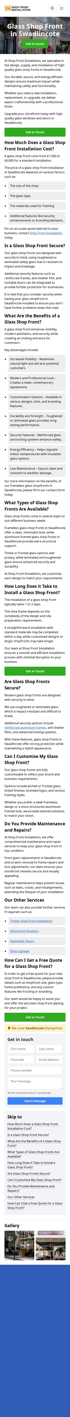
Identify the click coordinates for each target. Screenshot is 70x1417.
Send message (35, 1101)
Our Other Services (21, 1197)
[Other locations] (52, 8)
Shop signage (19, 951)
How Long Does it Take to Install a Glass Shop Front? (31, 1165)
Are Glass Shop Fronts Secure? (28, 1173)
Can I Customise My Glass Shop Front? (34, 1180)
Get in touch (35, 44)
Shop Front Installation (46, 233)
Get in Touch (35, 132)
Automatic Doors (22, 941)
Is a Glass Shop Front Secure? (28, 1135)
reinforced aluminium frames (25, 728)
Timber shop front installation (31, 921)
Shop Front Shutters (24, 931)
